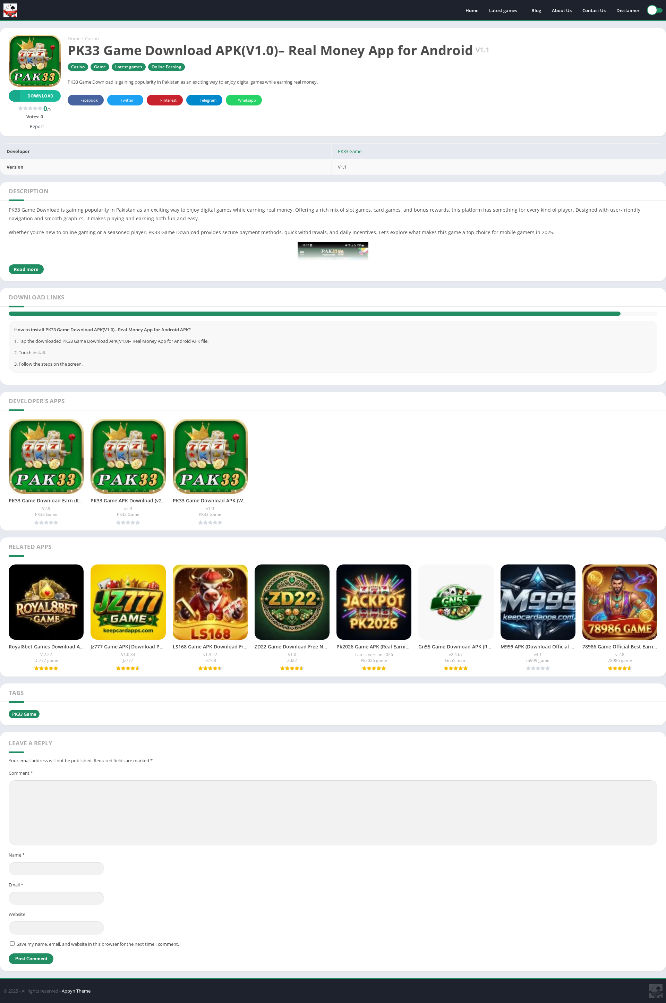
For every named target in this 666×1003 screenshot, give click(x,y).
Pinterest (168, 100)
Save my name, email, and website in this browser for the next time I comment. (98, 955)
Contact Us (594, 10)
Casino (92, 38)
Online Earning (166, 67)
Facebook (89, 100)
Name (17, 866)
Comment (21, 784)
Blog (536, 10)
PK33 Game (349, 151)
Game (100, 67)
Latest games (503, 10)
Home (472, 10)
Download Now (339, 319)
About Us (562, 10)
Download (40, 96)
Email (16, 896)
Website (17, 926)
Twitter (127, 100)
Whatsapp (247, 100)
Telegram (208, 100)
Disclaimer (628, 10)
